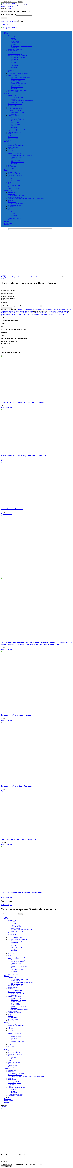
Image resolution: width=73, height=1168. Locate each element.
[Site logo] (5, 3)
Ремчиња (14, 61)
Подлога (14, 179)
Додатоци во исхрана (14, 173)
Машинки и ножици (17, 162)
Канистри (11, 206)
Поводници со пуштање (18, 57)
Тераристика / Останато (15, 218)
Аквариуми (11, 194)
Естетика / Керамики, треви (16, 210)
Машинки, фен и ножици (19, 83)
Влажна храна (15, 44)
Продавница (8, 277)
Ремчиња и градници (14, 110)
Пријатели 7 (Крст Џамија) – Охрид (34, 314)
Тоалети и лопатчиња (14, 132)
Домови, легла (12, 166)
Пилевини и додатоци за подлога (21, 155)
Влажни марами (16, 118)
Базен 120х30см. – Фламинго (12, 509)
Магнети (10, 200)
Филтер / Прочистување (15, 203)
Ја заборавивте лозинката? (9, 21)
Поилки (10, 148)
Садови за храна (13, 147)
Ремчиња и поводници (18, 112)
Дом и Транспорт (13, 91)
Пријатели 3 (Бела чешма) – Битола (32, 312)
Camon (8, 347)
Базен (9, 220)
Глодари (15, 277)
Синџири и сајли (16, 64)
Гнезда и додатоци (13, 188)
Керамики (14, 212)
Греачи (10, 208)
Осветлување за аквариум (16, 195)
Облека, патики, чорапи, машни (17, 90)
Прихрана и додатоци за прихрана (21, 46)
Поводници (15, 59)
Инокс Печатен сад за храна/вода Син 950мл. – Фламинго (23, 402)
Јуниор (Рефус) (16, 42)
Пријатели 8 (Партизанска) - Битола (56, 314)
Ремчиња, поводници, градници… (18, 55)
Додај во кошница (6, 307)
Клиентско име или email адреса (15, 11)
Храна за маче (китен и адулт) (20, 97)
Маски (10, 69)
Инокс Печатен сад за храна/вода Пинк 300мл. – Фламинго (24, 456)
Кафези (10, 165)
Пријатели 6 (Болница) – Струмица (11, 314)
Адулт (13, 38)
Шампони (14, 158)
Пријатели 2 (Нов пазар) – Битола (11, 312)
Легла (9, 72)
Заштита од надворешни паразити (18, 73)
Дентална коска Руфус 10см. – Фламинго (16, 715)
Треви (13, 213)
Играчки (10, 52)
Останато (14, 67)
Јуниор (13, 39)
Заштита (10, 152)
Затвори (3, 1106)
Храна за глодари (13, 144)
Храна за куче (12, 36)
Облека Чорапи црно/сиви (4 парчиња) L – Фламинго (21, 892)
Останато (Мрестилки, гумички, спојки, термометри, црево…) (27, 198)
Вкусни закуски (13, 50)
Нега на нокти (15, 85)
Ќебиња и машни (13, 137)
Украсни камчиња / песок (15, 216)
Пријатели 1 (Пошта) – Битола (59, 311)
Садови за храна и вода (15, 54)
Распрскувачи (12, 202)
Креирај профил (11, 8)
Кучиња (30, 311)
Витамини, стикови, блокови (16, 145)
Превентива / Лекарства (15, 197)
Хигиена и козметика (14, 75)
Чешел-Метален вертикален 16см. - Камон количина (19, 306)
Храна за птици (12, 172)
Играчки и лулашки (14, 185)
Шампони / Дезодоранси (18, 119)
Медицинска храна (17, 47)
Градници (14, 62)
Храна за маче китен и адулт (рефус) (22, 100)
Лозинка (8, 14)
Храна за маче (12, 95)
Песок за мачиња (13, 130)
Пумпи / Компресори (14, 205)
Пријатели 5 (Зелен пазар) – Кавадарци (56, 312)
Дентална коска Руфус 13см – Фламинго (16, 786)
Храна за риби (12, 192)
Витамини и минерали (15, 49)
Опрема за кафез (13, 187)
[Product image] (32, 639)
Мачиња (24, 311)
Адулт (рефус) (15, 41)
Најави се (4, 18)
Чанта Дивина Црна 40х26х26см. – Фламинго (18, 839)
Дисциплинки (15, 65)
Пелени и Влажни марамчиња (20, 77)
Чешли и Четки (16, 80)
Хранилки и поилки (14, 183)
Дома (2, 277)
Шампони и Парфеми (18, 79)
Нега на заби (15, 82)
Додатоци (11, 70)
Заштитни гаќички (17, 87)
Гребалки (10, 135)
